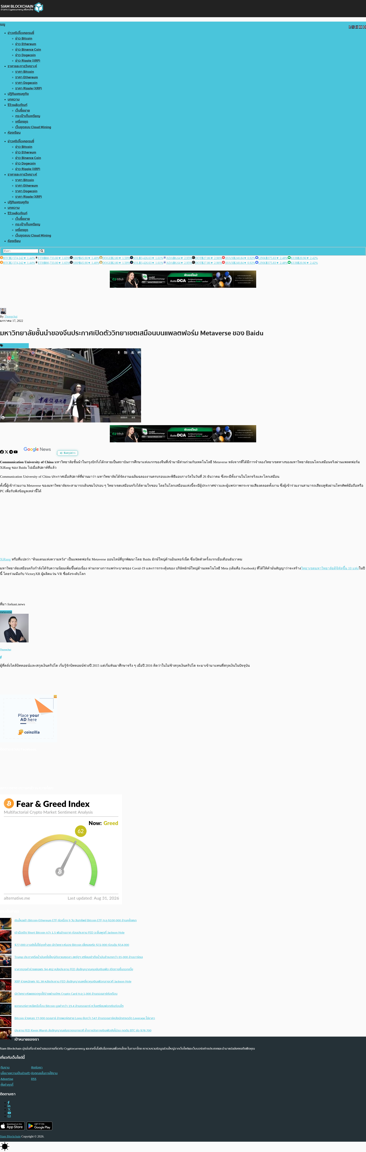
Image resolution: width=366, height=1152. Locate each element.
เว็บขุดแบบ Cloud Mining (33, 127)
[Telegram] (11, 452)
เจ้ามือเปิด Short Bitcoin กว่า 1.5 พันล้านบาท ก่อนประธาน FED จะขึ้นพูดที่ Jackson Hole (69, 932)
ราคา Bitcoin (24, 72)
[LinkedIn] (9, 1106)
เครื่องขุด (21, 121)
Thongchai (10, 316)
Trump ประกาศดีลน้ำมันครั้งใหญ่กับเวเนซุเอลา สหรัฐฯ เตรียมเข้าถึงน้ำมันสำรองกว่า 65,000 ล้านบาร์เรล (78, 957)
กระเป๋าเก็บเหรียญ (27, 116)
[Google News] (37, 452)
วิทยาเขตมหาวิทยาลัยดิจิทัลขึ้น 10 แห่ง (330, 568)
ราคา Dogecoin (26, 83)
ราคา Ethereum (26, 77)
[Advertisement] (183, 525)
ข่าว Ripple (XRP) (27, 60)
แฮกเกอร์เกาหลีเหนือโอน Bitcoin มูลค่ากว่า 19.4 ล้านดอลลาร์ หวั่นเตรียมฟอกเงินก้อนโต (69, 1006)
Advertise (7, 1079)
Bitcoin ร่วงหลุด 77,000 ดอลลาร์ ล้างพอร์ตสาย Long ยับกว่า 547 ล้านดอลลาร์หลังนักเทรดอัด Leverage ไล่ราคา (84, 1018)
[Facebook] (2, 452)
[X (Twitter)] (9, 1109)
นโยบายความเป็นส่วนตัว (15, 1073)
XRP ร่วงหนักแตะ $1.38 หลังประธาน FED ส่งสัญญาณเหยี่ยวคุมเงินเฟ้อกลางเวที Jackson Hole (72, 981)
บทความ (14, 99)
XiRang (5, 559)
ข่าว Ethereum (25, 44)
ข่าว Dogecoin (25, 55)
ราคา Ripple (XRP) (28, 88)
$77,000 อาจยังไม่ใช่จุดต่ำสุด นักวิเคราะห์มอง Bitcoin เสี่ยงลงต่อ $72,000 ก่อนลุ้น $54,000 (71, 944)
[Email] (9, 1116)
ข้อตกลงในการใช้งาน (44, 1073)
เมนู (2, 24)
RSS (33, 1079)
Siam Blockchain (10, 1136)
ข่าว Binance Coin (28, 49)
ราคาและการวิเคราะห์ (22, 66)
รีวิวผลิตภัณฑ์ (17, 105)
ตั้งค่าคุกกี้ (7, 1084)
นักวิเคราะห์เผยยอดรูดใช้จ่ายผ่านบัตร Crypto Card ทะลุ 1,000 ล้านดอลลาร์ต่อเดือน (65, 993)
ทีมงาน (5, 1067)
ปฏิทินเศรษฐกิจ (18, 94)
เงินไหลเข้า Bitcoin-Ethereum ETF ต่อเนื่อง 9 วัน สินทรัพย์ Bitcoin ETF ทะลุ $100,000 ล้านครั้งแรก (75, 920)
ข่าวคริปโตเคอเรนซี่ (21, 33)
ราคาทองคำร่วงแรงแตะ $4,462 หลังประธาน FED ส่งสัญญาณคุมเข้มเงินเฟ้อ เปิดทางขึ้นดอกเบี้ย (73, 969)
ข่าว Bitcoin (23, 38)
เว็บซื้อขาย (22, 110)
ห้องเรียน (14, 132)
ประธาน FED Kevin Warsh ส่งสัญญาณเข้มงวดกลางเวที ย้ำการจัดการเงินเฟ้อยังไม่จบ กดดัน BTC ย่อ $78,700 (82, 1030)
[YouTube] (16, 452)
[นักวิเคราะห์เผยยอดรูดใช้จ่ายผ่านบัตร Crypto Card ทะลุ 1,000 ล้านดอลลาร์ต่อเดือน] (5, 997)
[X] (7, 452)
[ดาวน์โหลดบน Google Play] (39, 1126)
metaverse (6, 612)
